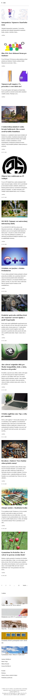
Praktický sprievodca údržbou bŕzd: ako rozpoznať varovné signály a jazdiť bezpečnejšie (14, 317)
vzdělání (3, 35)
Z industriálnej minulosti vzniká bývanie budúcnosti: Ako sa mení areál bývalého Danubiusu (13, 129)
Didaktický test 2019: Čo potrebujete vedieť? (14, 617)
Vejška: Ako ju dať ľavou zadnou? (11, 605)
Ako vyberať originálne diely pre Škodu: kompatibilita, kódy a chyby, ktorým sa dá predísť (14, 367)
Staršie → (25, 585)
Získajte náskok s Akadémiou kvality (14, 508)
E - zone (3, 2)
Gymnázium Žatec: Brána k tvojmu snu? (13, 654)
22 (18, 585)
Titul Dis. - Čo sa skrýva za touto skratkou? (13, 628)
